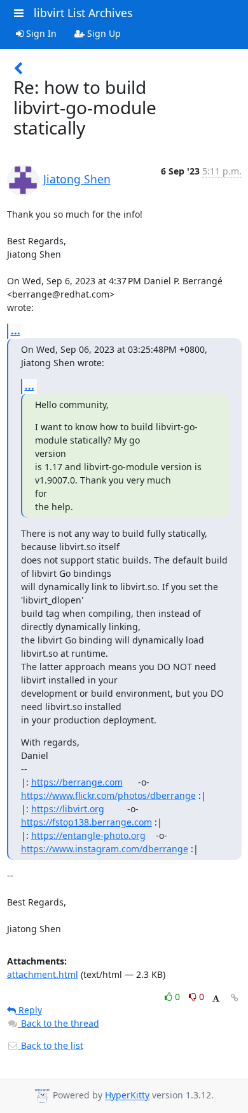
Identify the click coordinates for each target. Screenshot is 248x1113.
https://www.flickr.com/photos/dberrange (108, 795)
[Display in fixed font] (215, 998)
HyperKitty (127, 1096)
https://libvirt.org (67, 809)
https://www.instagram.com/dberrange (104, 849)
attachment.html (42, 974)
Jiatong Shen (77, 179)
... (15, 331)
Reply (29, 1010)
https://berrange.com (77, 782)
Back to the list (50, 1045)
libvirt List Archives (83, 12)
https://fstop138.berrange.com (86, 822)
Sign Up (103, 33)
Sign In (40, 33)
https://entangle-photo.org (88, 835)
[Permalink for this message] (235, 997)
